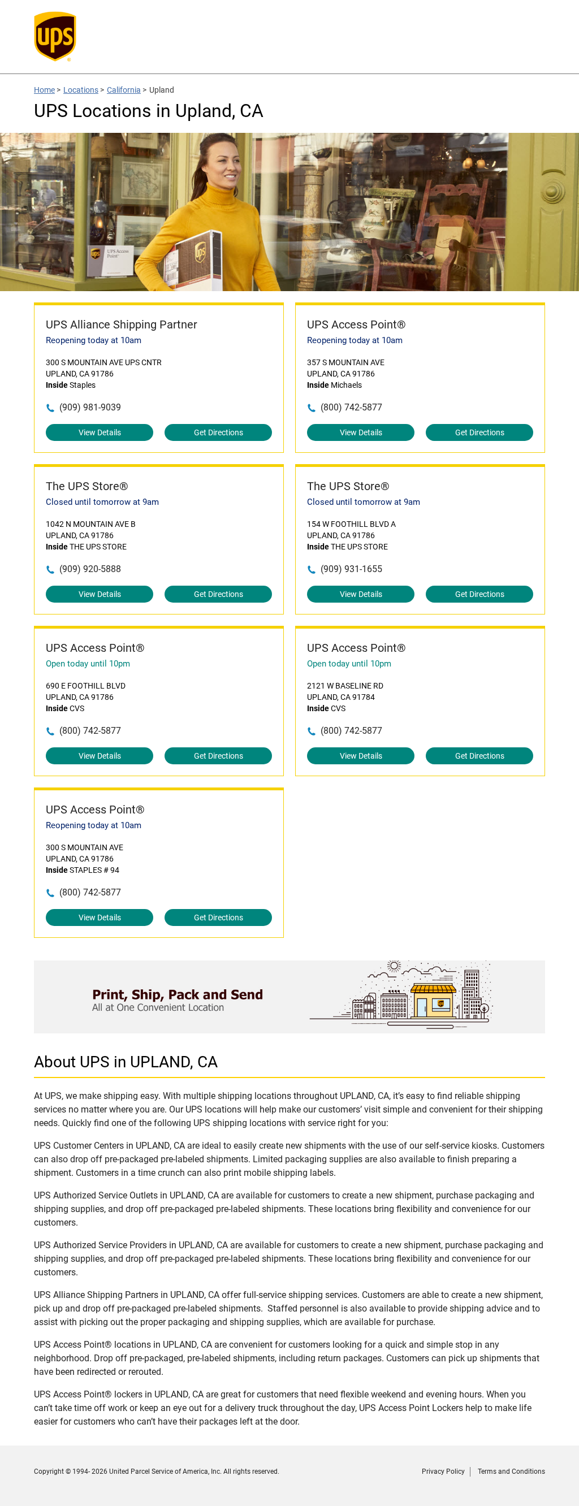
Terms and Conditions (511, 1471)
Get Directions (218, 432)
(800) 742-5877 (351, 407)
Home (44, 89)
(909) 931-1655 (351, 569)
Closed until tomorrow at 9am (102, 502)
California (124, 89)
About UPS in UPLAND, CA (126, 1062)
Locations (80, 89)
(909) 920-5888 (90, 569)
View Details (100, 432)
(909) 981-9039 (90, 407)
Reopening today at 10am (93, 340)
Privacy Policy (443, 1471)
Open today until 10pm (88, 664)
